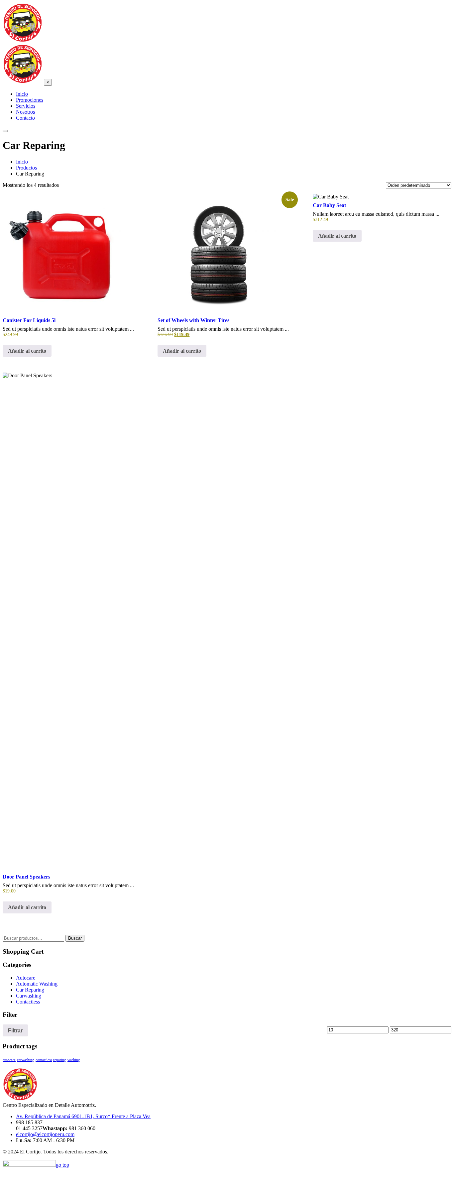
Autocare (25, 978)
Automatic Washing (36, 984)
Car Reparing (30, 990)
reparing (59, 1060)
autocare (9, 1060)
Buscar (75, 938)
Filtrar (15, 1030)
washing (73, 1060)
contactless (44, 1060)
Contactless (28, 1002)
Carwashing (28, 996)
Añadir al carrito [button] (27, 351)
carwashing (25, 1060)
